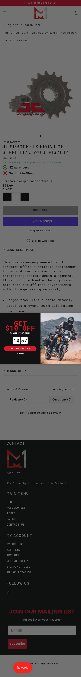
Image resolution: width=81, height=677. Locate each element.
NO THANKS (20, 353)
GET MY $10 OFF (20, 348)
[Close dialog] (2, 315)
